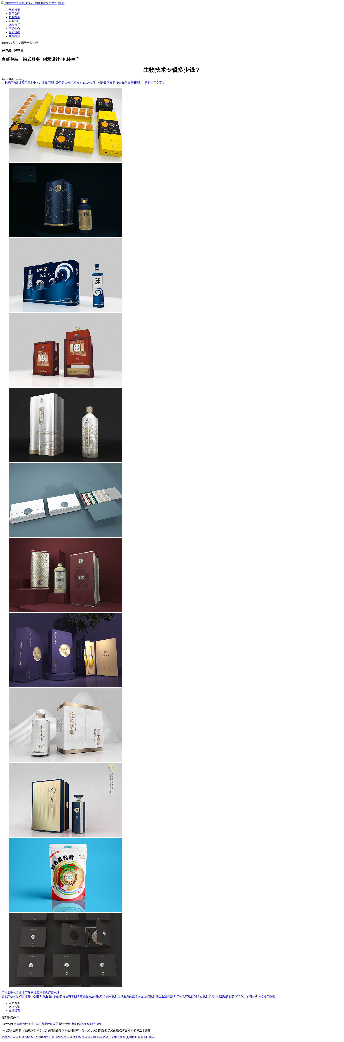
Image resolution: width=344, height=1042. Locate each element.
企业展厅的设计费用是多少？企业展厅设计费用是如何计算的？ (41, 82)
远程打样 (14, 24)
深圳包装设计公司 (84, 1037)
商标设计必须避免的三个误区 (125, 996)
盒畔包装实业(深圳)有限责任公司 (37, 1023)
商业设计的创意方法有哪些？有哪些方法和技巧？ (74, 996)
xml (99, 1023)
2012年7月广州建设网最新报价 (102, 82)
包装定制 (14, 21)
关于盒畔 (14, 13)
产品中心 (14, 28)
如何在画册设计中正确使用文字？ (143, 82)
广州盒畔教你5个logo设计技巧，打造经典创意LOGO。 (211, 996)
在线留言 (14, 1010)
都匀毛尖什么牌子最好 (111, 1037)
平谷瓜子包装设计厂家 (15, 992)
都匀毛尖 (28, 1037)
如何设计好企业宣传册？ (160, 996)
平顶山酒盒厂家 (44, 1037)
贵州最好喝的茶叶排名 (140, 1037)
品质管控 (14, 32)
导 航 (61, 3)
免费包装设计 (63, 1037)
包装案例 (14, 17)
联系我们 (14, 36)
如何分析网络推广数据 (260, 996)
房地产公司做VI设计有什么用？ (21, 996)
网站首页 (14, 9)
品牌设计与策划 (11, 1037)
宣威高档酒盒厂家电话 (45, 992)
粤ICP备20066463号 (83, 1023)
